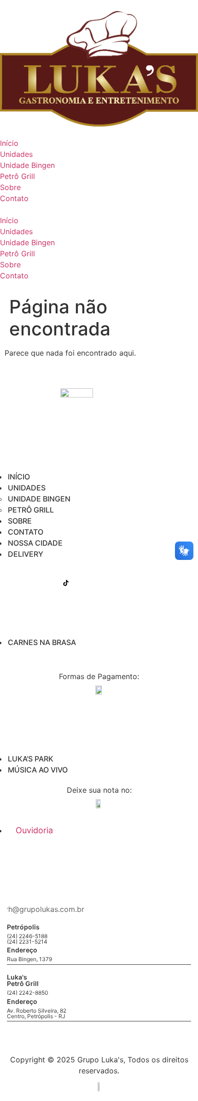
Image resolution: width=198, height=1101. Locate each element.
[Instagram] (44, 583)
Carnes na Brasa (42, 642)
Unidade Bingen (27, 165)
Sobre (10, 187)
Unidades (16, 154)
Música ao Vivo (38, 769)
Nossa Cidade (35, 543)
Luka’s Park (30, 758)
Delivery (25, 554)
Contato (14, 198)
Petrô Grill (17, 176)
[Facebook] (22, 583)
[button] (99, 209)
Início (9, 143)
